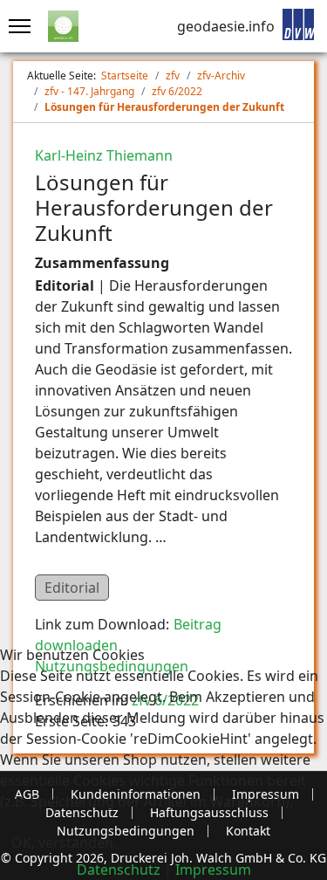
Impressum (213, 869)
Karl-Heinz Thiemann (104, 155)
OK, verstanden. (64, 842)
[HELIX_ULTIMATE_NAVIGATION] (15, 26)
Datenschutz (118, 869)
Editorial (71, 587)
